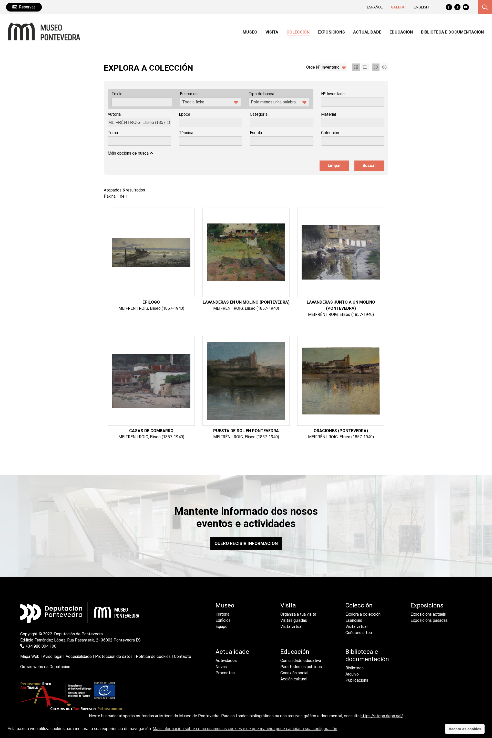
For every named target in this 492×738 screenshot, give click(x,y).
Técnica (186, 132)
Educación (294, 651)
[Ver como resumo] (365, 67)
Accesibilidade (79, 656)
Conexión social (294, 672)
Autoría (114, 114)
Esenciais (353, 620)
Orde (310, 67)
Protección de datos (113, 656)
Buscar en (189, 93)
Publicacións (356, 680)
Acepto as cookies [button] (465, 729)
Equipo (222, 626)
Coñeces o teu (358, 632)
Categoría (259, 114)
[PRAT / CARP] (71, 697)
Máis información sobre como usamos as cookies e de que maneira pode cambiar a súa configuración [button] (245, 728)
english (421, 7)
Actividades (226, 660)
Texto (116, 93)
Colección (330, 132)
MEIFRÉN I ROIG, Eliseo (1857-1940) (151, 308)
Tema (113, 132)
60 (384, 67)
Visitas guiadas (293, 620)
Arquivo (352, 674)
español (375, 7)
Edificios (223, 620)
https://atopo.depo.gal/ (382, 715)
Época (184, 114)
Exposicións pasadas (429, 620)
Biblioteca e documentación (367, 655)
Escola (256, 132)
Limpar (334, 165)
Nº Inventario (333, 93)
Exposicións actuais (428, 614)
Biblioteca (354, 668)
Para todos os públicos (301, 666)
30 (375, 67)
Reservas (27, 7)
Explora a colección (363, 614)
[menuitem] (250, 33)
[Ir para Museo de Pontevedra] (42, 31)
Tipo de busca (261, 93)
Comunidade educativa (300, 660)
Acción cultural (293, 679)
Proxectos (225, 672)
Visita (288, 605)
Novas (221, 666)
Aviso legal (52, 656)
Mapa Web (29, 656)
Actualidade (232, 651)
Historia (222, 614)
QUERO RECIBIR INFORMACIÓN (246, 543)
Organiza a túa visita (298, 614)
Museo (225, 605)
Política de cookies (153, 656)
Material (328, 114)
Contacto (182, 656)
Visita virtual (291, 626)
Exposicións (427, 605)
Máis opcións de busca (129, 153)
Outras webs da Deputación (45, 666)
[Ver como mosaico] (356, 67)
